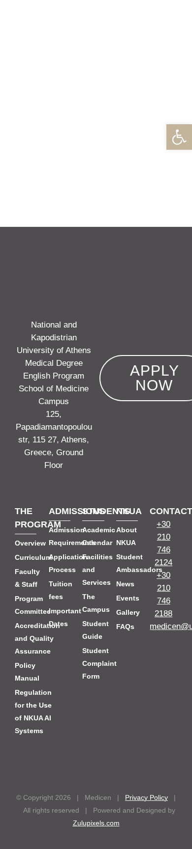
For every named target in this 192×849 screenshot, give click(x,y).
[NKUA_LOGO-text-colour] (49, 4)
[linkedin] (155, 672)
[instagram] (172, 672)
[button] (131, 21)
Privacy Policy (146, 797)
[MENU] (181, 20)
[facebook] (155, 652)
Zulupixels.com (96, 823)
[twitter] (172, 652)
